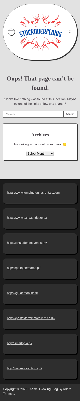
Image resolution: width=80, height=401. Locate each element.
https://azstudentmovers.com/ (27, 242)
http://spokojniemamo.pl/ (23, 268)
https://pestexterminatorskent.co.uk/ (31, 318)
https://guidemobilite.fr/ (22, 293)
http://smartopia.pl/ (19, 343)
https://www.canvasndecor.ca (27, 217)
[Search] (70, 32)
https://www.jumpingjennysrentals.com (33, 192)
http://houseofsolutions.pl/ (24, 368)
